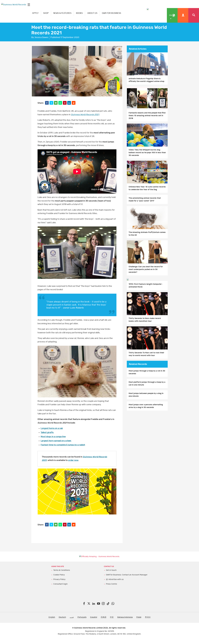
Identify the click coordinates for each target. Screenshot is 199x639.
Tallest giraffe (47, 433)
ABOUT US (92, 13)
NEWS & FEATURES (62, 13)
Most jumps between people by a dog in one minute (146, 394)
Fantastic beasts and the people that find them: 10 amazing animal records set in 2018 (147, 115)
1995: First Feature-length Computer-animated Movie (145, 285)
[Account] (183, 15)
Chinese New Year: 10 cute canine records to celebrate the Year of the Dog (147, 188)
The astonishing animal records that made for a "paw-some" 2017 (145, 199)
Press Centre (111, 584)
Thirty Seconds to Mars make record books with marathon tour (145, 319)
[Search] (193, 15)
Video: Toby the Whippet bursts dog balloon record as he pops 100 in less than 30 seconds (147, 152)
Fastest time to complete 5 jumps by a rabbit (63, 445)
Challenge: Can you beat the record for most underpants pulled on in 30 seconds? (146, 269)
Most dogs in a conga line (53, 437)
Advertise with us (116, 579)
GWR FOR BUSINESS (111, 13)
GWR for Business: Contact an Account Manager (126, 575)
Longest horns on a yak (52, 428)
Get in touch (111, 570)
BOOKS (79, 13)
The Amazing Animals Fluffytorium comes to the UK (147, 233)
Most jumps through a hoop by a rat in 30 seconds (147, 372)
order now (73, 460)
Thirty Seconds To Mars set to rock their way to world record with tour (146, 354)
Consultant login (60, 584)
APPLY (35, 13)
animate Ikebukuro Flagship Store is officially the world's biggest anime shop (146, 80)
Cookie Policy (59, 575)
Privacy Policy (59, 579)
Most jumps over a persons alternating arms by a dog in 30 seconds (146, 406)
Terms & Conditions (61, 570)
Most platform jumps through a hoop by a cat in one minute (147, 383)
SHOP (46, 13)
